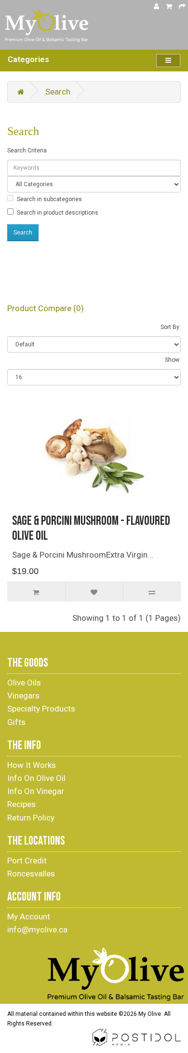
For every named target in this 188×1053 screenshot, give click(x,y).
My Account (28, 916)
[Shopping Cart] (169, 6)
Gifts (16, 722)
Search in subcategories (49, 199)
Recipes (21, 804)
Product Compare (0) (45, 308)
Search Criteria (27, 150)
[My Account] (156, 6)
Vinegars (23, 695)
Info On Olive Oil (36, 778)
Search (57, 91)
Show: (173, 359)
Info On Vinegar (35, 791)
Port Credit (27, 860)
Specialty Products (41, 708)
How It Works (31, 765)
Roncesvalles (31, 873)
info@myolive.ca (37, 929)
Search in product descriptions (57, 212)
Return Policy (30, 817)
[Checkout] (182, 6)
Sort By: (171, 327)
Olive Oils (24, 682)
